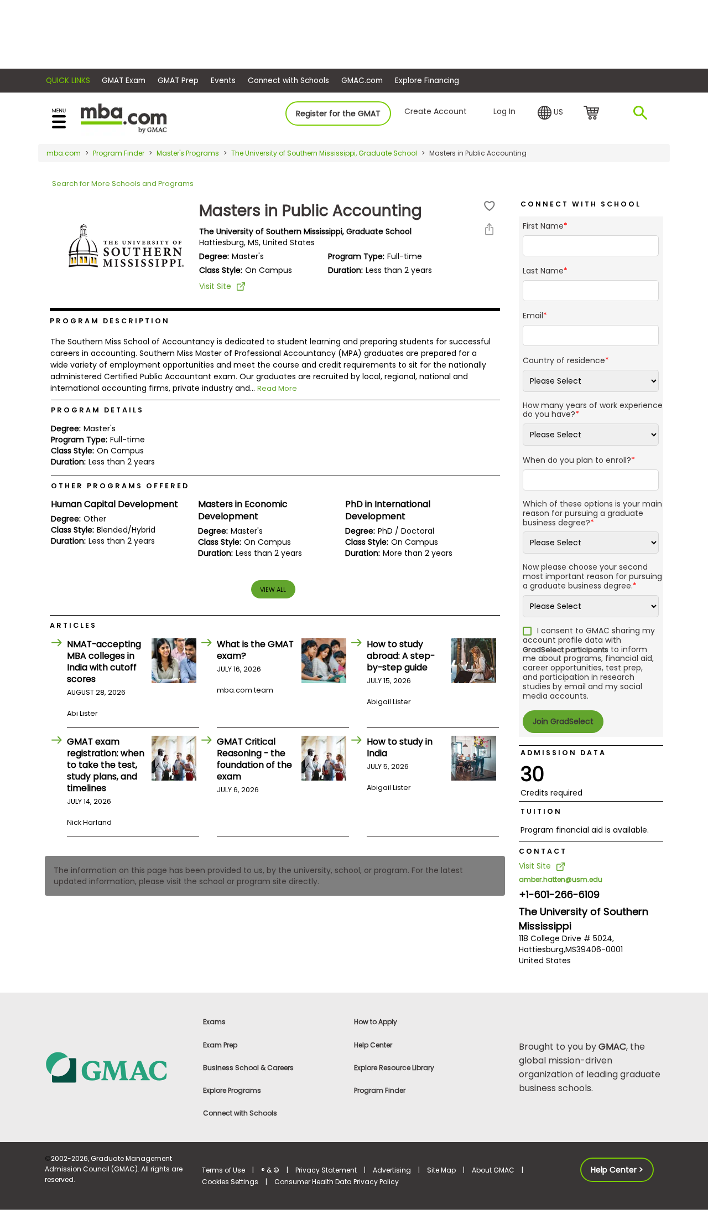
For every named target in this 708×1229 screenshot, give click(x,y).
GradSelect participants (565, 649)
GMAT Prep (178, 80)
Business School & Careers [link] (248, 1067)
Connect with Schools (288, 80)
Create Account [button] (435, 111)
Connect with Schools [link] (240, 1113)
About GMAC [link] (493, 1170)
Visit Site (215, 286)
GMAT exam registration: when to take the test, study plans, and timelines (105, 764)
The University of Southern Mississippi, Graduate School (324, 153)
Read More (277, 388)
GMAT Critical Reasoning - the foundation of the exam (254, 759)
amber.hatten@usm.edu (560, 879)
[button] (550, 113)
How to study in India (400, 747)
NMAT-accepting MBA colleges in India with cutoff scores (104, 661)
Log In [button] (504, 111)
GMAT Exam (123, 80)
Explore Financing (427, 80)
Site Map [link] (441, 1170)
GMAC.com (362, 80)
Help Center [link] (373, 1045)
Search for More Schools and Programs (123, 183)
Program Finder (118, 153)
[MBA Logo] (123, 117)
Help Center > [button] (617, 1169)
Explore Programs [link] (232, 1090)
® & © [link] (270, 1170)
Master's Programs (188, 153)
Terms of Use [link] (223, 1170)
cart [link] (593, 113)
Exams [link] (214, 1021)
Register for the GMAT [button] (338, 113)
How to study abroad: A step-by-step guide (401, 656)
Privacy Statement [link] (326, 1170)
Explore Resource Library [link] (394, 1067)
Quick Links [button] (68, 80)
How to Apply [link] (375, 1021)
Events (223, 80)
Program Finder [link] (379, 1090)
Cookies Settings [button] (230, 1181)
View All (273, 589)
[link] (117, 1067)
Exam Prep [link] (220, 1045)
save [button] (489, 206)
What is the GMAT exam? (255, 650)
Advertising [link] (392, 1170)
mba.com (63, 153)
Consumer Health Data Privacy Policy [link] (336, 1181)
